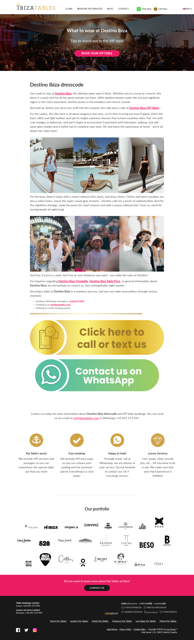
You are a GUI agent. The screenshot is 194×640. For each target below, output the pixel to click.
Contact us (97, 588)
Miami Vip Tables (168, 621)
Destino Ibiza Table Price (104, 281)
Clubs (68, 9)
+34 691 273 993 (127, 418)
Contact (123, 9)
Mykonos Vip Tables (122, 621)
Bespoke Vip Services (89, 9)
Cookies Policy (139, 629)
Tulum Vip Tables (58, 621)
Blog (110, 9)
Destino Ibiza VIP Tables (144, 108)
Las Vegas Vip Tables (146, 621)
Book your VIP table (97, 53)
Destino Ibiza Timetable (73, 281)
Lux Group (171, 629)
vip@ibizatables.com (60, 305)
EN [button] (188, 9)
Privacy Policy (125, 629)
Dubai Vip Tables (100, 621)
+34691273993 (76, 301)
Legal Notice (112, 629)
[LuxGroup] (111, 613)
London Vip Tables (79, 621)
